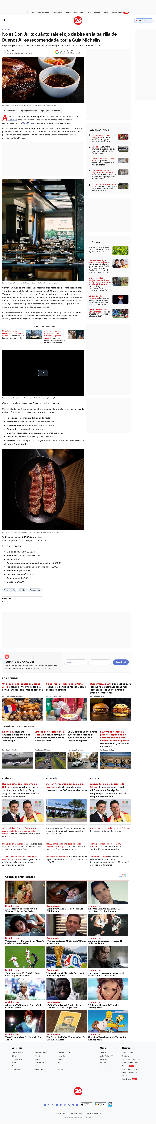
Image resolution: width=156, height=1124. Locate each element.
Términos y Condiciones (73, 1113)
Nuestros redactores (129, 1072)
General (6, 29)
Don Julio (12, 119)
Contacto (125, 1056)
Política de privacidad (130, 1063)
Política (7, 778)
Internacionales (40, 1063)
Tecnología (16, 1069)
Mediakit (128, 1066)
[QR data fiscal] (110, 1106)
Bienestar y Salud (41, 1053)
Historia (60, 1059)
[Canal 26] (78, 1091)
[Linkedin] (61, 1105)
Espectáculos (17, 1059)
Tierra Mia (103, 1059)
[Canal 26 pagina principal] (78, 24)
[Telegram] (73, 1105)
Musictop (103, 1066)
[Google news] (77, 1105)
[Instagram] (49, 1105)
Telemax (103, 1063)
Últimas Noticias (18, 1053)
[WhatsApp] (69, 1105)
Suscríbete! (121, 662)
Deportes (38, 1056)
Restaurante (35, 590)
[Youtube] (57, 1105)
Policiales (15, 1066)
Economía (51, 778)
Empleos (125, 1076)
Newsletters (129, 1079)
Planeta (60, 1063)
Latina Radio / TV (106, 1056)
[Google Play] (100, 1104)
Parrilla (22, 590)
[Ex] (53, 1105)
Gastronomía (9, 590)
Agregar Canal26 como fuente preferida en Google (70, 52)
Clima (14, 1056)
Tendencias (39, 1069)
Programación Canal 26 (130, 1069)
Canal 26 (10, 51)
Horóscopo (16, 1063)
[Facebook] (45, 1105)
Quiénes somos (128, 1053)
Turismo (60, 1069)
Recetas (60, 1066)
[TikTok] (65, 1105)
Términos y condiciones (131, 1059)
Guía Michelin (28, 123)
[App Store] (86, 1104)
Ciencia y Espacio (64, 1053)
